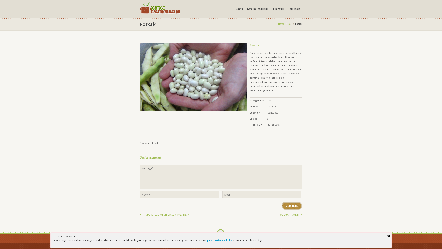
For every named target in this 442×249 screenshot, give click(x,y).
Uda (290, 23)
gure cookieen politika (219, 240)
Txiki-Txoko (294, 9)
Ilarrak (288, 215)
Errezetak (278, 9)
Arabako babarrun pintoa (166, 215)
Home (281, 23)
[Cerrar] (388, 236)
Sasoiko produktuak (258, 9)
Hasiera (239, 9)
